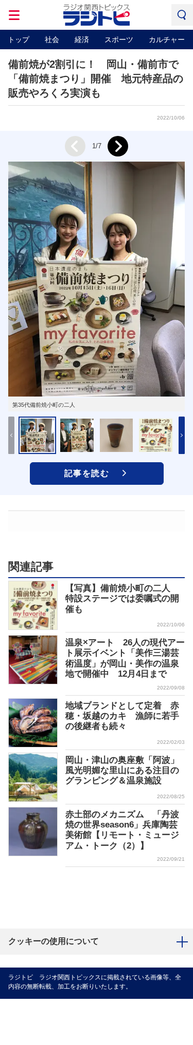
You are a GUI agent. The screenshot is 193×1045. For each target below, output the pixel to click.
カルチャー (167, 39)
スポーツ (118, 39)
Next (118, 146)
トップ (18, 39)
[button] (182, 435)
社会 (52, 39)
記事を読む (87, 473)
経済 (82, 39)
